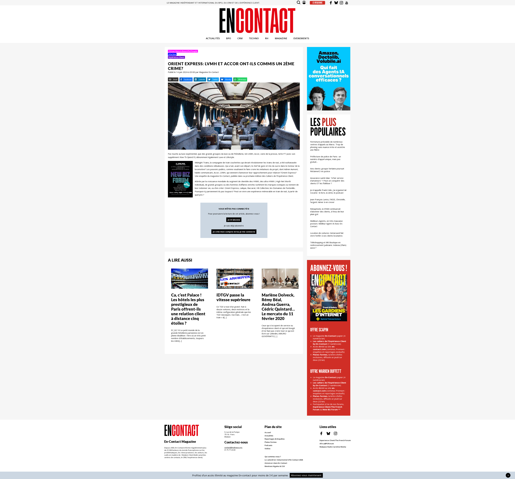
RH (266, 38)
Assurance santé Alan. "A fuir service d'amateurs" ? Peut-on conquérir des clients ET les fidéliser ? (327, 181)
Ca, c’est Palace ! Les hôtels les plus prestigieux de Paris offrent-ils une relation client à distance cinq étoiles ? (188, 308)
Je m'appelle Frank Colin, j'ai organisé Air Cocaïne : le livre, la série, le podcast (328, 191)
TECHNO (254, 38)
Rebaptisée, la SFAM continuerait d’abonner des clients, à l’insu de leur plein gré (327, 211)
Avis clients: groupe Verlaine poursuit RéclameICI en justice (327, 170)
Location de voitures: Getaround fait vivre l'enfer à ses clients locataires (326, 234)
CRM (240, 38)
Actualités (269, 435)
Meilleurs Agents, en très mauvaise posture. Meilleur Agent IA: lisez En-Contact (326, 224)
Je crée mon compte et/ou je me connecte (234, 231)
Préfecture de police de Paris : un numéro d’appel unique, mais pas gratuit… (325, 159)
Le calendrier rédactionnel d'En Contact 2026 (284, 460)
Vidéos (267, 448)
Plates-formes (271, 442)
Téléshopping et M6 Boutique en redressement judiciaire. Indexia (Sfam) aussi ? (328, 245)
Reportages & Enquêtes (275, 439)
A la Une (172, 54)
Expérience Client (176, 57)
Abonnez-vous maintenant (306, 475)
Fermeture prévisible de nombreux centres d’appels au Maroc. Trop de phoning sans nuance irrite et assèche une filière (327, 145)
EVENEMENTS (301, 38)
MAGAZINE (281, 38)
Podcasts (268, 445)
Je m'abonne (317, 2)
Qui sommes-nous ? (273, 456)
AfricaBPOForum (327, 443)
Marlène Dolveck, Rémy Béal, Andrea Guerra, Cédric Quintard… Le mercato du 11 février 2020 (278, 306)
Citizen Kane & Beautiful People (183, 51)
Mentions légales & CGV (275, 466)
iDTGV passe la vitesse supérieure (233, 297)
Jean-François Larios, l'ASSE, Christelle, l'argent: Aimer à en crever (327, 200)
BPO (228, 38)
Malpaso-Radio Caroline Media (333, 447)
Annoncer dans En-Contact (276, 463)
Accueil (268, 432)
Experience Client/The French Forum (335, 440)
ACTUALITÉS (213, 38)
